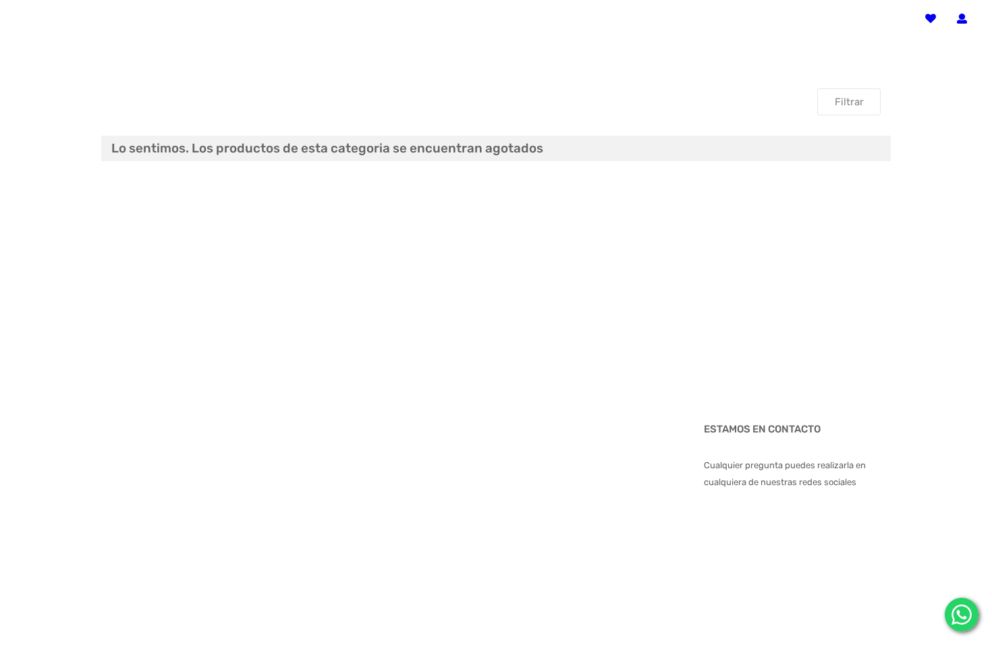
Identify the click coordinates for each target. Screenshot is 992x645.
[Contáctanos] (962, 615)
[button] (962, 19)
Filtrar (849, 102)
